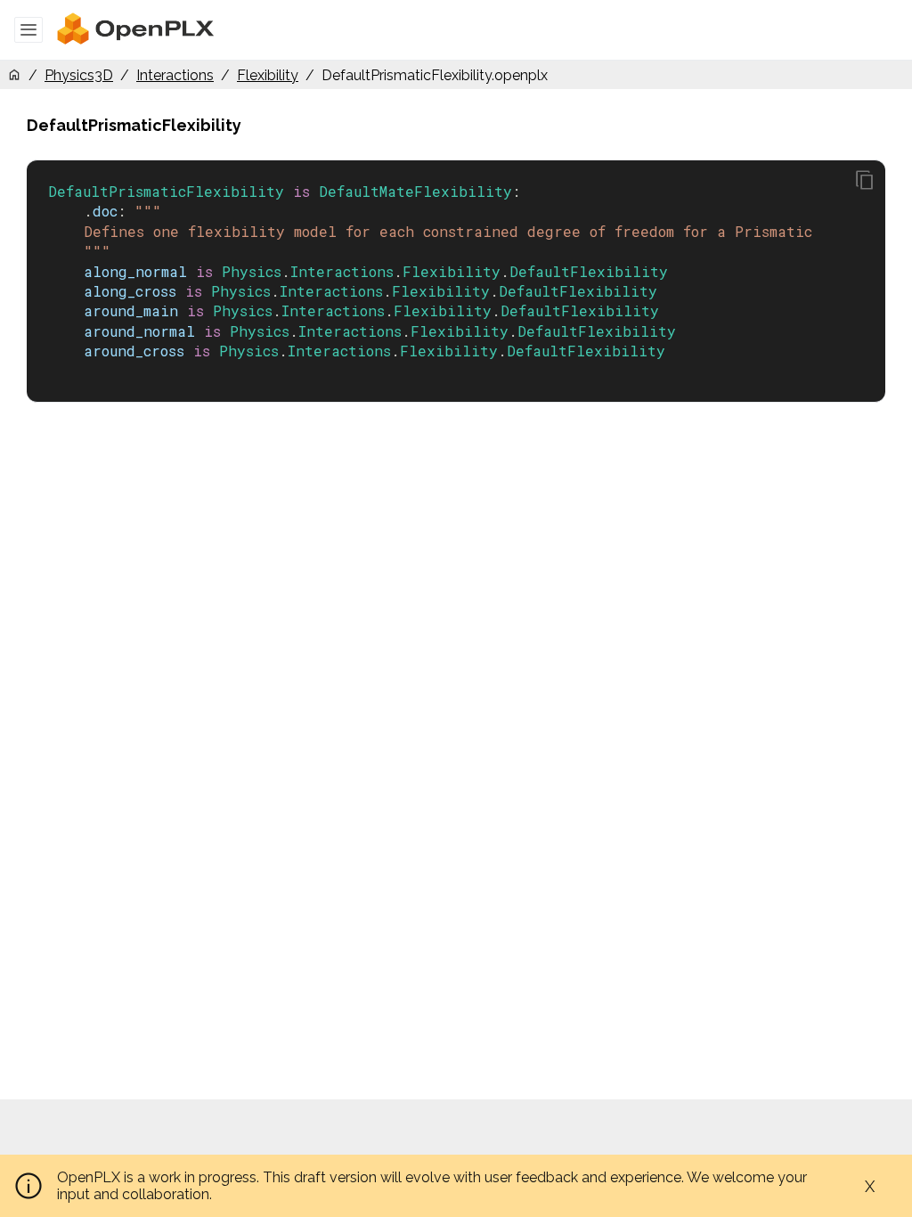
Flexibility (267, 75)
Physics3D (79, 75)
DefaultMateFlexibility (415, 191)
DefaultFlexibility (588, 271)
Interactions (175, 75)
